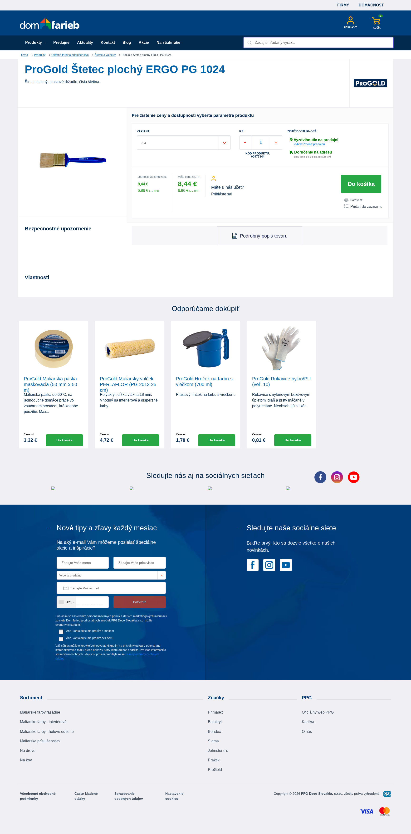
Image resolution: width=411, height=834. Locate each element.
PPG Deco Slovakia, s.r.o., (322, 793)
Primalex (215, 712)
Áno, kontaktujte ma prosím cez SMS (89, 638)
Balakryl (215, 722)
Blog (126, 42)
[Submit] (249, 42)
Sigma (213, 741)
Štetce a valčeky (105, 55)
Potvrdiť (139, 602)
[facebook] (253, 564)
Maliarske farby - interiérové (43, 722)
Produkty (34, 42)
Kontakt (108, 42)
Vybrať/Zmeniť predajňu (309, 144)
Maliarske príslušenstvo (40, 741)
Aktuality (85, 42)
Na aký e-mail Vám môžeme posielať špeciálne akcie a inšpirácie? (106, 545)
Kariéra (308, 722)
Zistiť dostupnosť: (302, 131)
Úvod (24, 55)
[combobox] (318, 42)
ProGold (215, 770)
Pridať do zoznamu (366, 206)
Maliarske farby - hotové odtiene (47, 732)
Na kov (26, 760)
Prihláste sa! (221, 194)
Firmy (343, 5)
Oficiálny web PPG (318, 712)
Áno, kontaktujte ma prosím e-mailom (90, 631)
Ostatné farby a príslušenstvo (70, 55)
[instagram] (269, 564)
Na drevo (27, 751)
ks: (241, 131)
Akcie (144, 42)
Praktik (214, 760)
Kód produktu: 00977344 (257, 155)
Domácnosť (371, 5)
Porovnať (356, 200)
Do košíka (361, 184)
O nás (307, 732)
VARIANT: (143, 131)
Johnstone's (218, 751)
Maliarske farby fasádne (40, 712)
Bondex (214, 732)
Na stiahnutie (168, 42)
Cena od (29, 434)
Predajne (61, 42)
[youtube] (286, 564)
